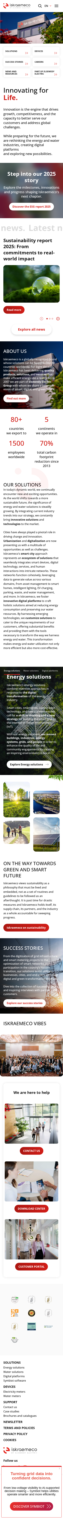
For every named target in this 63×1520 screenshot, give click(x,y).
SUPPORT (10, 1402)
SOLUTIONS (12, 1362)
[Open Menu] (56, 6)
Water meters (12, 1396)
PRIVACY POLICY (15, 1434)
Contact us (10, 1407)
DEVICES (9, 1387)
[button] (47, 318)
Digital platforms (14, 1376)
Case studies (11, 1411)
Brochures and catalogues (20, 1416)
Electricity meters (14, 1391)
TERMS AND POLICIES (19, 1428)
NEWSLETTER (13, 1422)
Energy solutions (14, 1367)
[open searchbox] (40, 6)
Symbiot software (14, 1380)
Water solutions (13, 1372)
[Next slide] (58, 318)
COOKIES (9, 1440)
